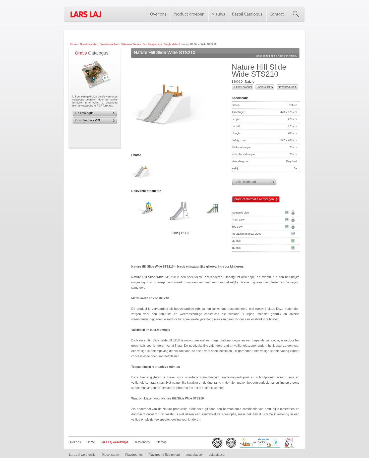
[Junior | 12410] (213, 212)
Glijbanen (126, 44)
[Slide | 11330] (180, 212)
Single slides (171, 44)
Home (73, 44)
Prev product (244, 86)
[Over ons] (158, 14)
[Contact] (277, 14)
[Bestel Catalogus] (247, 14)
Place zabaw (110, 454)
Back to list (263, 86)
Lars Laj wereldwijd (114, 442)
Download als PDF (88, 120)
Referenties (142, 442)
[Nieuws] (218, 14)
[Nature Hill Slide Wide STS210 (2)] (143, 182)
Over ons (75, 442)
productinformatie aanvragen (254, 199)
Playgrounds (134, 454)
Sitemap (161, 442)
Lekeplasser (217, 454)
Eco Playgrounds (152, 44)
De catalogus (84, 113)
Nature (137, 44)
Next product (286, 86)
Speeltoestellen (89, 44)
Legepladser (194, 454)
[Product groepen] (189, 14)
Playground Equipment (164, 454)
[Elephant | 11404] (147, 212)
